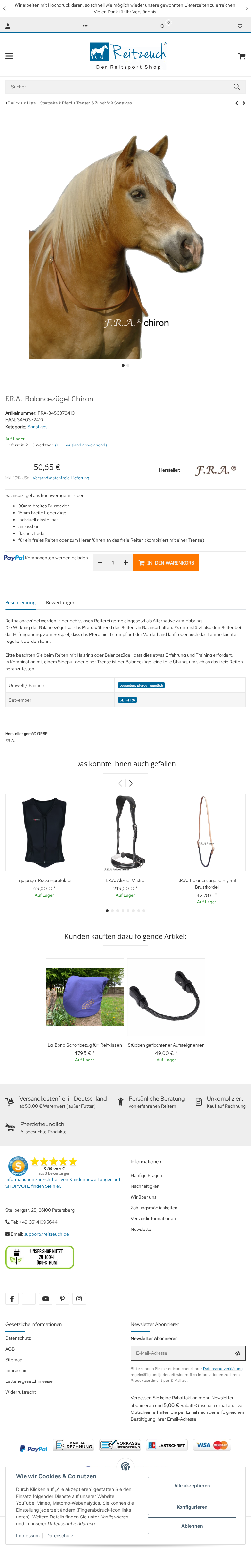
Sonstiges (37, 427)
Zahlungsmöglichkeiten (154, 1208)
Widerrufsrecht (20, 1392)
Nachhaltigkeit (145, 1186)
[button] (4, 8)
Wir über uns (143, 1197)
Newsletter (142, 1229)
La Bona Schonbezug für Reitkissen (85, 1044)
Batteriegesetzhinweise (29, 1381)
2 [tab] (127, 365)
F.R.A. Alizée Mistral (125, 880)
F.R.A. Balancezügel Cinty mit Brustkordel (206, 883)
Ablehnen (192, 1526)
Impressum (28, 1535)
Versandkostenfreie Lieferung (61, 478)
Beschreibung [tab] (20, 602)
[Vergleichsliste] (162, 26)
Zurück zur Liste (22, 103)
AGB (10, 1349)
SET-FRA (127, 700)
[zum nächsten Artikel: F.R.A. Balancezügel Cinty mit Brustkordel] (237, 103)
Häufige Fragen (146, 1175)
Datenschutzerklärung (223, 1368)
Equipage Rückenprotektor (44, 880)
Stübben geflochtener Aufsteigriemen (166, 1044)
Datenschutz (60, 1535)
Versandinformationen (153, 1218)
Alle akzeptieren (192, 1485)
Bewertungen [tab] (60, 602)
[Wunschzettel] (240, 26)
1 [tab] (123, 365)
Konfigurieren (192, 1507)
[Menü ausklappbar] (9, 56)
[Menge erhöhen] (126, 562)
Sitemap (13, 1360)
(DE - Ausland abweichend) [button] (81, 445)
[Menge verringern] (100, 562)
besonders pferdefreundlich (141, 685)
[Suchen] (239, 87)
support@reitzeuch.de (46, 1234)
